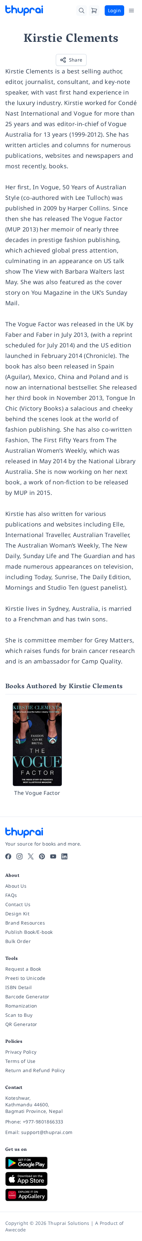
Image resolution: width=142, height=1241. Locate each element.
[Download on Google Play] (71, 1163)
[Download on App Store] (71, 1179)
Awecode (15, 1230)
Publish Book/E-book (29, 932)
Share (76, 60)
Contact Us (17, 904)
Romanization (21, 1006)
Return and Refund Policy (35, 1070)
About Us (15, 886)
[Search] (81, 10)
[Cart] (94, 10)
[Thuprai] (24, 10)
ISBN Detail (18, 987)
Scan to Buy (18, 1015)
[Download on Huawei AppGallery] (71, 1195)
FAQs (11, 895)
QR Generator (21, 1024)
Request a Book (23, 969)
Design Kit (17, 913)
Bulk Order (18, 941)
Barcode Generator (27, 996)
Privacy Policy (21, 1052)
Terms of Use (20, 1061)
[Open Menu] (131, 10)
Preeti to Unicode (25, 978)
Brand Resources (25, 923)
